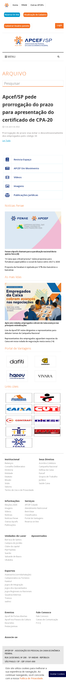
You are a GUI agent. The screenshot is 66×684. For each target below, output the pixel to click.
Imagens (19, 186)
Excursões (9, 623)
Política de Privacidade (31, 678)
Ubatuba (9, 560)
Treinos (8, 598)
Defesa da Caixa (46, 470)
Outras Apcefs (11, 521)
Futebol (8, 581)
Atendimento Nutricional (36, 508)
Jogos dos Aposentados (16, 588)
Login (59, 25)
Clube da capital (12, 546)
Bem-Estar (29, 511)
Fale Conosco (43, 612)
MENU (11, 56)
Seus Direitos (46, 459)
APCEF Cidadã (31, 504)
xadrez (8, 601)
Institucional (12, 459)
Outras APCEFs (37, 5)
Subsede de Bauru (13, 556)
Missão (8, 480)
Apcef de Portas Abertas (16, 616)
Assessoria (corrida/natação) (18, 574)
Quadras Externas (13, 594)
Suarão (8, 553)
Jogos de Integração (14, 584)
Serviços (29, 500)
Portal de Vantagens (18, 348)
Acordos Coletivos (47, 463)
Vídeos (18, 177)
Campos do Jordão (13, 543)
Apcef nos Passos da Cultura (18, 619)
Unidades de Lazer (15, 535)
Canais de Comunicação (47, 619)
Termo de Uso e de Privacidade (19, 490)
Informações (12, 500)
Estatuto (8, 476)
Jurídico (42, 480)
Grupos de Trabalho (48, 476)
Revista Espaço (22, 159)
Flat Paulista (10, 549)
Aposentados (39, 535)
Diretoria (9, 470)
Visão (7, 483)
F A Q (38, 623)
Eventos (9, 612)
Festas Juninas (11, 626)
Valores (8, 486)
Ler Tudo (6, 140)
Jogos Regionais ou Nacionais (18, 591)
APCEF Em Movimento (26, 168)
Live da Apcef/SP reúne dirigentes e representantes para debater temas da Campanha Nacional (30, 332)
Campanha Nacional (48, 466)
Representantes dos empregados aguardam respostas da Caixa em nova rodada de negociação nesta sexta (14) (31, 340)
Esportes (10, 570)
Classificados (31, 515)
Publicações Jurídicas (26, 195)
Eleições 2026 (11, 504)
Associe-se (11, 637)
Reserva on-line (32, 521)
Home (15, 5)
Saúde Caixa (44, 483)
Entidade (9, 473)
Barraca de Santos (13, 539)
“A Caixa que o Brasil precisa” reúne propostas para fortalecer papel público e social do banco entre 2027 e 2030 (32, 260)
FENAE (24, 5)
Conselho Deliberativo (15, 466)
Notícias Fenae (14, 205)
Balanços (9, 463)
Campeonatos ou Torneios (17, 578)
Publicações (10, 525)
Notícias (8, 515)
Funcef (42, 473)
